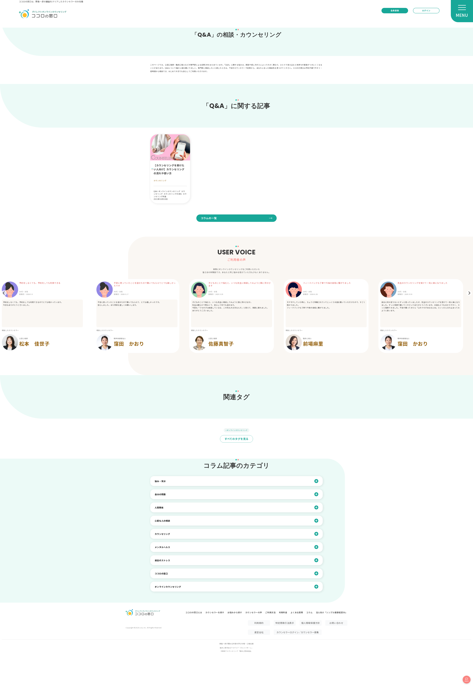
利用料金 (283, 612)
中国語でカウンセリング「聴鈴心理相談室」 (236, 651)
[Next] (469, 293)
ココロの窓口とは (194, 612)
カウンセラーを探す (214, 612)
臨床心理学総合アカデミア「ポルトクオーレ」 (236, 648)
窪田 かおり (129, 343)
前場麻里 (313, 343)
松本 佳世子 (34, 343)
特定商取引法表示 (284, 622)
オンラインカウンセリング (237, 430)
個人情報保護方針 (310, 622)
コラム (309, 612)
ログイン (426, 10)
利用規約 (259, 622)
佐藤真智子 (221, 343)
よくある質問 (297, 612)
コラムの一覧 (209, 218)
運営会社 (259, 632)
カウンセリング (160, 180)
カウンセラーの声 (253, 612)
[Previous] (4, 293)
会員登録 (395, 10)
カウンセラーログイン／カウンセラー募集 (298, 632)
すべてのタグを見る (237, 439)
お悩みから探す (235, 612)
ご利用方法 (270, 612)
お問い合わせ (336, 622)
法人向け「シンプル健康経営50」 (331, 612)
